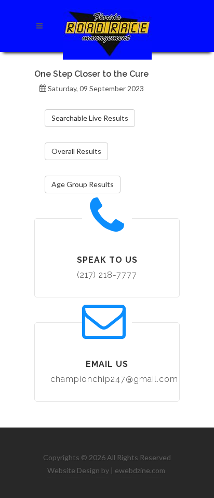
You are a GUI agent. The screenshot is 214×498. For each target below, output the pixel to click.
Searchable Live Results (89, 117)
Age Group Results (82, 184)
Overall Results (76, 151)
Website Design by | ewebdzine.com (106, 470)
